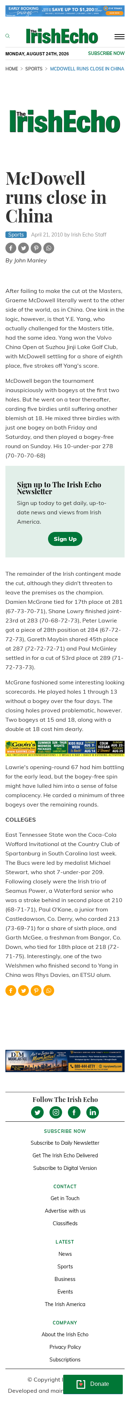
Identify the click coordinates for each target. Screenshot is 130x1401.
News (65, 1254)
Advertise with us (65, 1211)
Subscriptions (65, 1359)
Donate (99, 1384)
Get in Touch (65, 1198)
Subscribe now (106, 53)
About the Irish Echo (65, 1334)
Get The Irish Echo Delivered (65, 1155)
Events (65, 1292)
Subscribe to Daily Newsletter (65, 1143)
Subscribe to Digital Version (65, 1168)
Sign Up (65, 538)
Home (11, 69)
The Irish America (65, 1304)
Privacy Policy (65, 1347)
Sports (34, 69)
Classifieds (65, 1223)
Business (65, 1279)
